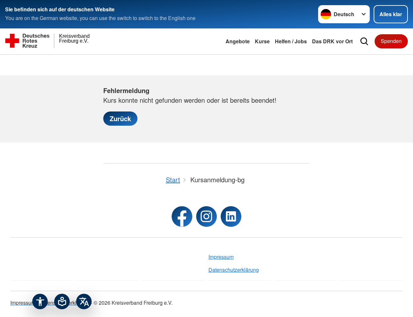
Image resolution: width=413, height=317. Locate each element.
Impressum (221, 256)
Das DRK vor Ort (332, 41)
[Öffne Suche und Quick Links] (364, 41)
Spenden (391, 41)
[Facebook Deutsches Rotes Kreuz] (182, 216)
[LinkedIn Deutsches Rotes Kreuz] (231, 216)
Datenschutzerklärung (233, 269)
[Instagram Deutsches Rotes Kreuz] (206, 216)
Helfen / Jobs (291, 41)
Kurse (262, 41)
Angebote (238, 41)
